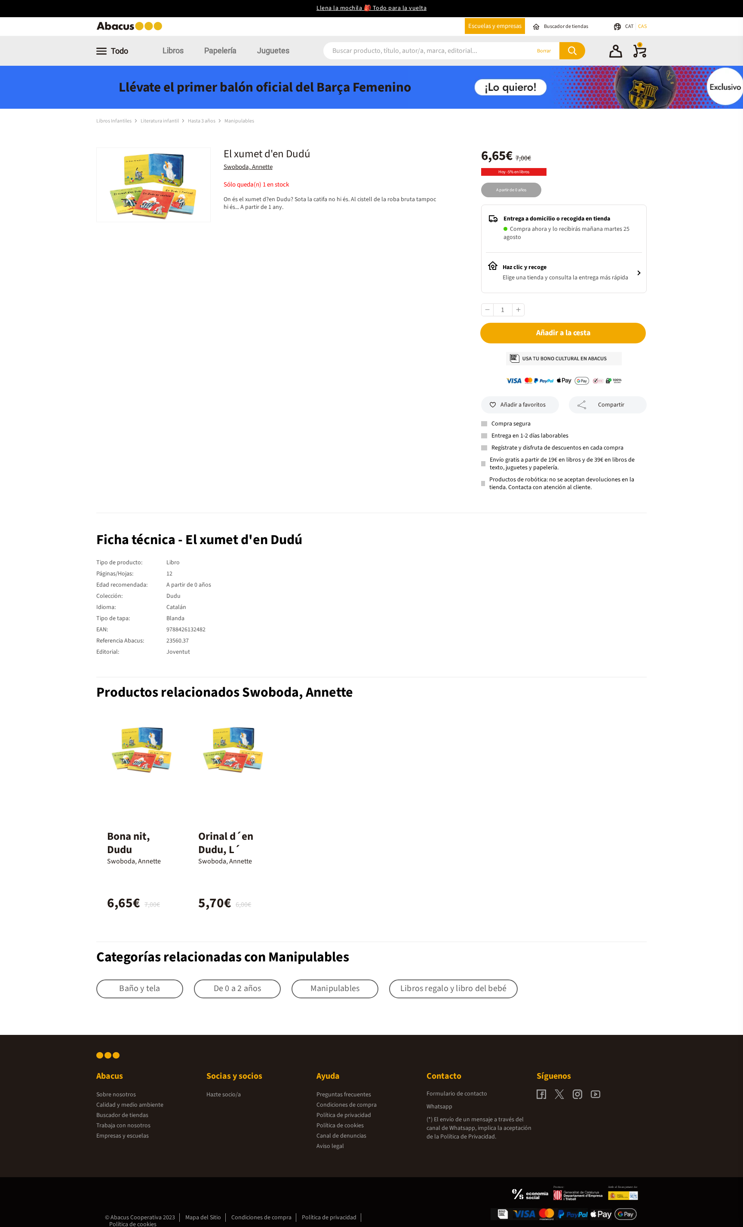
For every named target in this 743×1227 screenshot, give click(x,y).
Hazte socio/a (223, 1094)
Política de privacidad (343, 1115)
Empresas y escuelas (122, 1136)
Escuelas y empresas (495, 26)
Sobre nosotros (116, 1094)
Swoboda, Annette (248, 166)
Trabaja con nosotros (123, 1125)
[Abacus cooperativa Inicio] (131, 29)
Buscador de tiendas (122, 1115)
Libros (173, 50)
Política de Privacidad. (468, 1136)
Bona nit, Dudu (128, 843)
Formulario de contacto (457, 1093)
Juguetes (273, 50)
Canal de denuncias (341, 1136)
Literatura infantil (160, 121)
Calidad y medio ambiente (129, 1105)
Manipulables (239, 121)
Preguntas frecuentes (343, 1094)
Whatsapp (439, 1106)
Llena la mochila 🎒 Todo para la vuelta (371, 8)
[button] (616, 52)
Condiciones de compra (346, 1105)
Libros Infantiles (114, 121)
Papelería (220, 50)
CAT (629, 26)
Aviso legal (330, 1146)
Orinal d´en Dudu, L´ (225, 843)
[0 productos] (640, 56)
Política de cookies (340, 1125)
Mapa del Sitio (203, 1217)
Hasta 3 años (202, 121)
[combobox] (415, 51)
